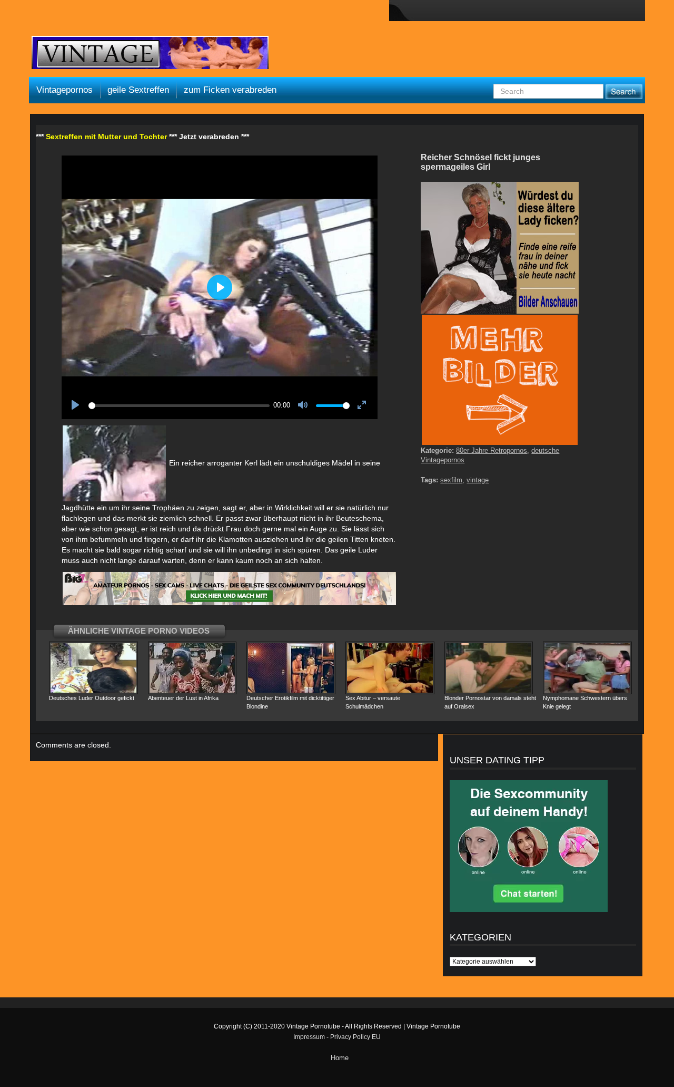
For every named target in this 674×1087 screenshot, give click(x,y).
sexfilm (451, 480)
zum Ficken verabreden (230, 90)
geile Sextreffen (138, 90)
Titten (359, 539)
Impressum (309, 1037)
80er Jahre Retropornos (491, 450)
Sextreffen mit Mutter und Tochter (106, 136)
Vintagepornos (64, 90)
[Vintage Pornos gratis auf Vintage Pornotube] (150, 54)
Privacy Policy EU (355, 1037)
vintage (478, 480)
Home (340, 1058)
